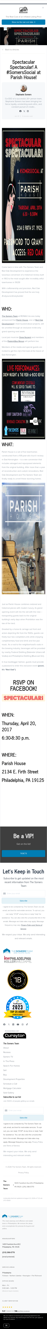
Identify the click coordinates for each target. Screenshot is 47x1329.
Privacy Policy (23, 1173)
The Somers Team (10, 316)
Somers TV (8, 1056)
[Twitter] (9, 1024)
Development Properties (14, 1079)
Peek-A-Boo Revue (16, 341)
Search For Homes (11, 1066)
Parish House (22, 320)
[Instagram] (23, 1024)
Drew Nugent (25, 337)
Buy (5, 1074)
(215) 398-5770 (8, 1252)
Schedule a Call (10, 1084)
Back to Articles (12, 49)
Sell (5, 1070)
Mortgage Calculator (12, 1088)
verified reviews (22, 1311)
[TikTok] (27, 1024)
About (6, 1048)
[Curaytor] (14, 1038)
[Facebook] (4, 1024)
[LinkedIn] (13, 1024)
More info (18, 1319)
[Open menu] (44, 27)
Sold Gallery (8, 1092)
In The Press (8, 1061)
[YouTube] (18, 1024)
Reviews (7, 1052)
